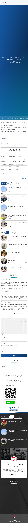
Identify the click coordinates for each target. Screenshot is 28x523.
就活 (5, 345)
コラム (15, 345)
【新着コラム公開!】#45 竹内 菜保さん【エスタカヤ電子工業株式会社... (17, 188)
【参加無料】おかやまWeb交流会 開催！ (15, 164)
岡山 (2, 345)
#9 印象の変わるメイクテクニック (14, 421)
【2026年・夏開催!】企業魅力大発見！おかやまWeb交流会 (17, 216)
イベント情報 (10, 345)
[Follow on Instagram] (12, 376)
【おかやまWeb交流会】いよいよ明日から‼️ (16, 156)
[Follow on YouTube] (15, 376)
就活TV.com (5, 2)
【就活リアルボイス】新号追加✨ (14, 166)
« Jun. (2, 334)
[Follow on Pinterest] (18, 376)
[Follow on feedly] (21, 376)
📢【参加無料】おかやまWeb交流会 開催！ (16, 206)
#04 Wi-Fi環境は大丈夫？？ (13, 260)
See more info (14, 474)
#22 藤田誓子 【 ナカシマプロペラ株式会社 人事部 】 (17, 245)
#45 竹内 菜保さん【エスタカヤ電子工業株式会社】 (17, 197)
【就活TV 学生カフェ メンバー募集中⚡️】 (16, 175)
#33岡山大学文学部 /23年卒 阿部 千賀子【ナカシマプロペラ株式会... (17, 440)
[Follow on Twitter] (6, 376)
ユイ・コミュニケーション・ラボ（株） (14, 464)
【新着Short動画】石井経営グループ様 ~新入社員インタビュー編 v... (17, 431)
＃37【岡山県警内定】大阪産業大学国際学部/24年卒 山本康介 (13, 294)
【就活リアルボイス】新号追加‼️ (14, 169)
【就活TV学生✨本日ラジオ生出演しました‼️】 (17, 159)
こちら (2, 138)
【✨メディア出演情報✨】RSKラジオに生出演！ (17, 161)
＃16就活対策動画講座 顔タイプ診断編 (15, 267)
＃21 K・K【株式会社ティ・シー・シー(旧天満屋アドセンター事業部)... (17, 237)
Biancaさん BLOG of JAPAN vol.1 (14, 252)
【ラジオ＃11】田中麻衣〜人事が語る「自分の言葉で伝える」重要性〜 (17, 223)
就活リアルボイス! (14, 475)
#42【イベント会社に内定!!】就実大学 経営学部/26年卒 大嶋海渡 (14, 304)
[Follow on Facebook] (9, 376)
